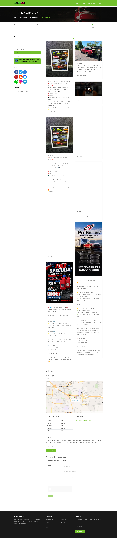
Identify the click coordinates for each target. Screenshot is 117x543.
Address (19, 41)
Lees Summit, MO (33, 17)
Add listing (63, 522)
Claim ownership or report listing (24, 52)
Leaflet (84, 412)
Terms (47, 522)
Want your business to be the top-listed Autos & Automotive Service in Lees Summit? (29, 61)
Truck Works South (75, 400)
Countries (92, 3)
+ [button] (48, 383)
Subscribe (51, 450)
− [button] (48, 385)
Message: (50, 476)
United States (23, 17)
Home (76, 3)
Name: (49, 465)
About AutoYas (49, 519)
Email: (49, 470)
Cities (83, 3)
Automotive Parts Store (22, 91)
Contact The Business (22, 49)
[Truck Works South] (75, 397)
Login (99, 3)
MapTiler (88, 412)
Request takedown (21, 56)
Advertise (63, 519)
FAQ (47, 528)
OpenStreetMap (94, 412)
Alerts (18, 47)
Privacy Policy (49, 525)
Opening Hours (20, 44)
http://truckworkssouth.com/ (83, 420)
